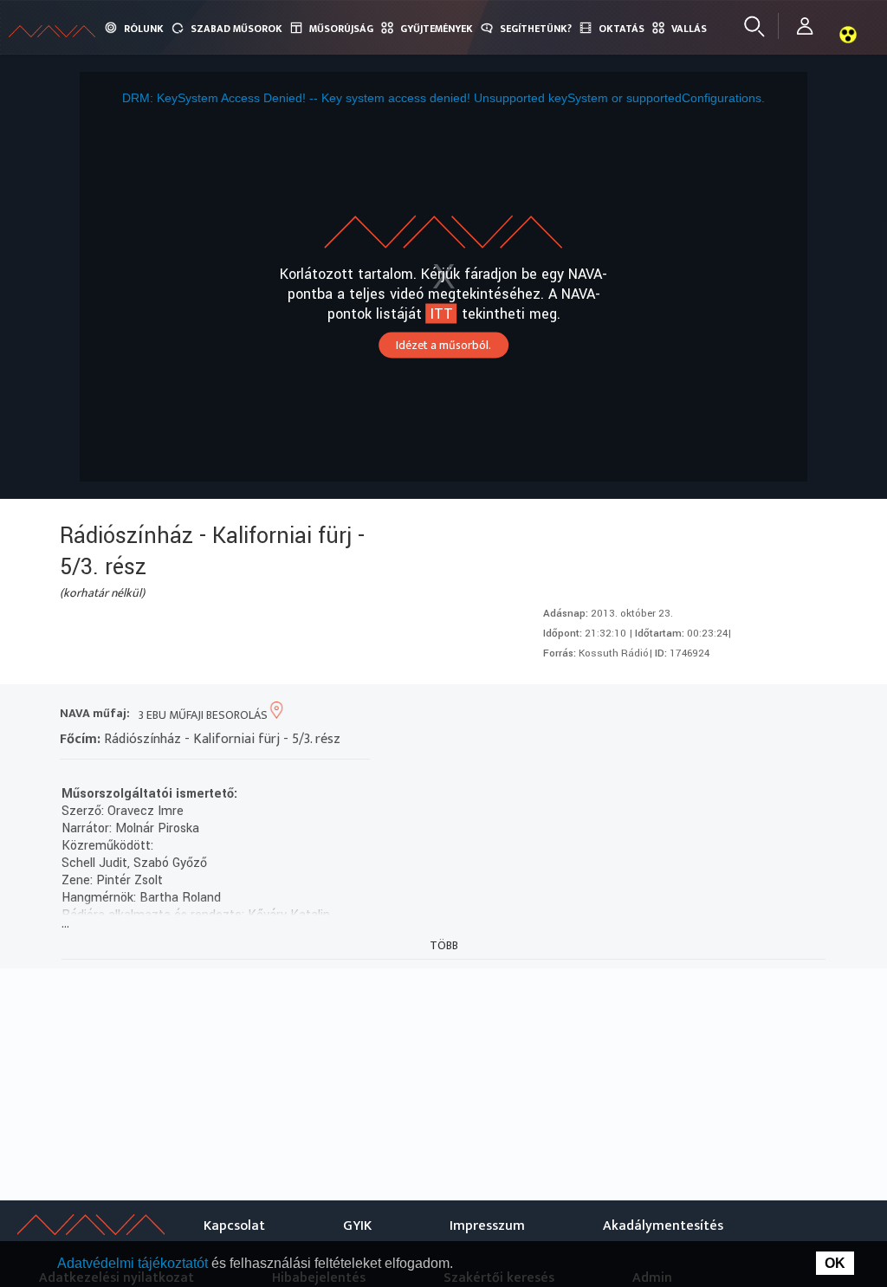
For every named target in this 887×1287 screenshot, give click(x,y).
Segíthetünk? (536, 28)
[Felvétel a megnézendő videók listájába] (684, 715)
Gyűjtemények (436, 28)
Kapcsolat (234, 1226)
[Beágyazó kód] (747, 715)
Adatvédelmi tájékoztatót (134, 1263)
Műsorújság (341, 28)
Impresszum (487, 1226)
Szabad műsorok (236, 28)
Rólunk (144, 28)
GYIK (357, 1226)
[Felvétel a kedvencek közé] (653, 715)
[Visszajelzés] (809, 715)
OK (835, 1263)
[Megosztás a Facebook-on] (778, 715)
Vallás (689, 28)
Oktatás (621, 28)
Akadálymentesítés (663, 1226)
